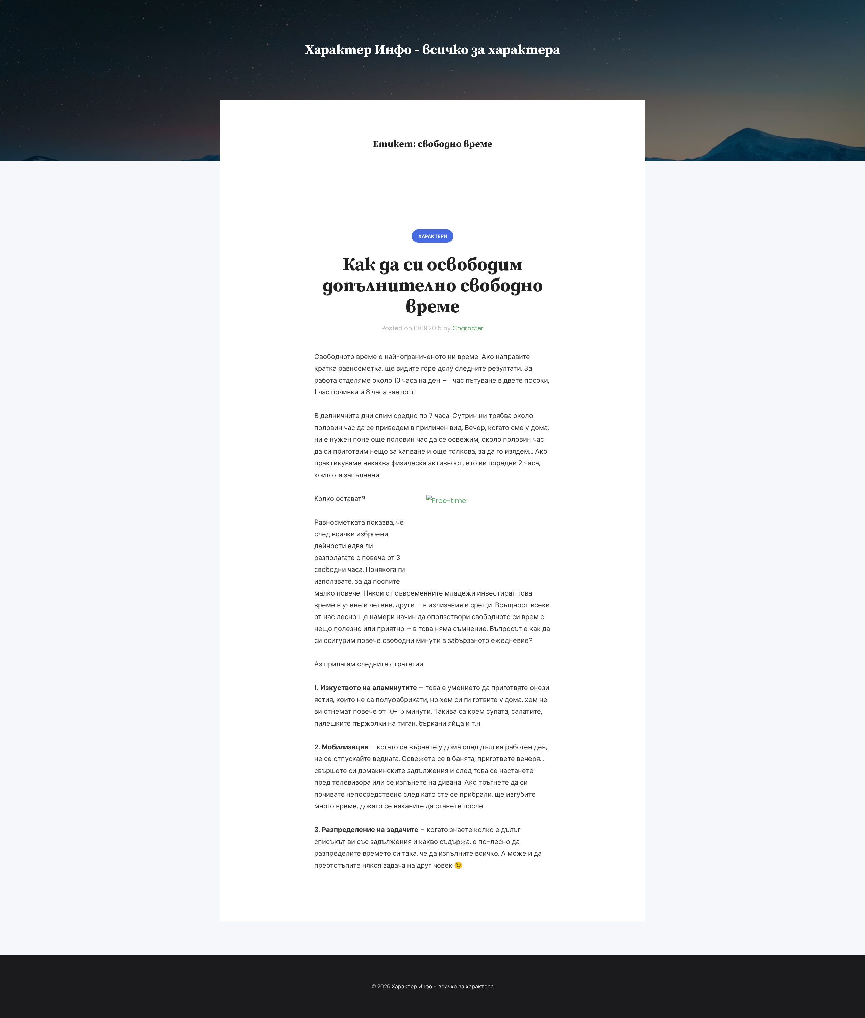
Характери (432, 236)
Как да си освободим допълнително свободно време (432, 285)
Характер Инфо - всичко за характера (432, 50)
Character (468, 328)
